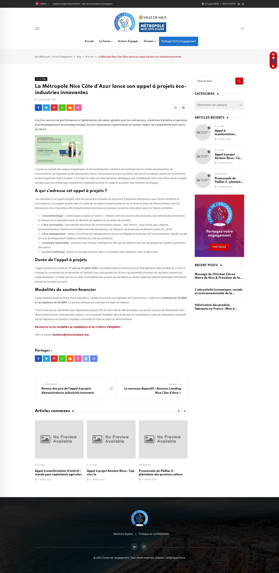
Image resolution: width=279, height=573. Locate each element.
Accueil (89, 41)
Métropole (145, 465)
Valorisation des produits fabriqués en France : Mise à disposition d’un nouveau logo (216, 309)
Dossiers (149, 41)
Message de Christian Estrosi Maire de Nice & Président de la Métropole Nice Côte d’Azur (217, 278)
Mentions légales (123, 533)
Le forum (104, 41)
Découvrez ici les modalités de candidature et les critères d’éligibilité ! (78, 326)
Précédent (51, 384)
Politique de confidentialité (154, 533)
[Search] (242, 28)
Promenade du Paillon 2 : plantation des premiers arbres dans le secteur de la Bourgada (93, 4)
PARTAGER (219, 247)
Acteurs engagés (128, 41)
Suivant (172, 384)
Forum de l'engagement (116, 557)
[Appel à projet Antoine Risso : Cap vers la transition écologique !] (203, 156)
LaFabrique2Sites (175, 557)
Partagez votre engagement (178, 41)
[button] (178, 411)
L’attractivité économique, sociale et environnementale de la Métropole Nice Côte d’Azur (219, 293)
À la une (39, 465)
